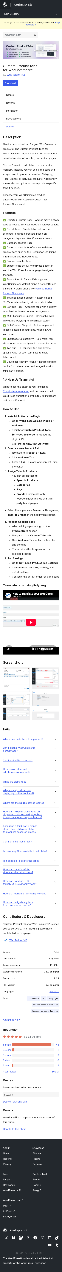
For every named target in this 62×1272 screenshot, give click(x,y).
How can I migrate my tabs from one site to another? (18, 904)
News (6, 1153)
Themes (37, 1153)
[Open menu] (57, 4)
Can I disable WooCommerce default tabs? (19, 749)
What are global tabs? (15, 781)
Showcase (38, 1147)
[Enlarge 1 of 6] (25, 671)
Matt (7, 1205)
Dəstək (10, 126)
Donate (38, 1184)
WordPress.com (13, 1200)
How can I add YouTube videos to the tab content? (18, 871)
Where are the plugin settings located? (24, 802)
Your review (9, 1071)
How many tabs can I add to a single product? (16, 771)
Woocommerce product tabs (45, 1011)
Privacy (7, 1164)
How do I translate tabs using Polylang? (25, 893)
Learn (6, 1174)
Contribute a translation (16, 391)
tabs (44, 998)
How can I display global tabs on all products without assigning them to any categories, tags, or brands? (22, 814)
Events (36, 1179)
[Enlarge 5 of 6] (54, 695)
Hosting (7, 1158)
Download (10, 83)
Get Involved (40, 1174)
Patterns (37, 1164)
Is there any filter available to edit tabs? (25, 851)
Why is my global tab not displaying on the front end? (18, 792)
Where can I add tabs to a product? (23, 739)
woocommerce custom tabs (45, 1005)
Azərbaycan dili (18, 1230)
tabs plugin (53, 998)
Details (10, 94)
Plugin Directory (11, 13)
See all (55, 1071)
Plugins (36, 1158)
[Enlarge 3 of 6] (25, 711)
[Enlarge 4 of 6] (54, 671)
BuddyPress (11, 1216)
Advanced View (11, 1019)
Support (7, 1179)
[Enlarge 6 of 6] (54, 712)
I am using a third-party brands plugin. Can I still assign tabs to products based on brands (20, 829)
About (6, 1147)
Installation (12, 110)
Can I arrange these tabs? (17, 841)
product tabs (33, 998)
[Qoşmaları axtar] (35, 35)
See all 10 (54, 991)
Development (13, 118)
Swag (37, 1190)
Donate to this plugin (14, 1129)
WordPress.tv (12, 1190)
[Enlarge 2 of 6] (25, 698)
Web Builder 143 (16, 74)
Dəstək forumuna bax (15, 1101)
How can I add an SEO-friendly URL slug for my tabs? (20, 882)
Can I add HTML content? (18, 760)
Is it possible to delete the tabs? (21, 860)
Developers (9, 1184)
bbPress (9, 1211)
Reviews (10, 102)
